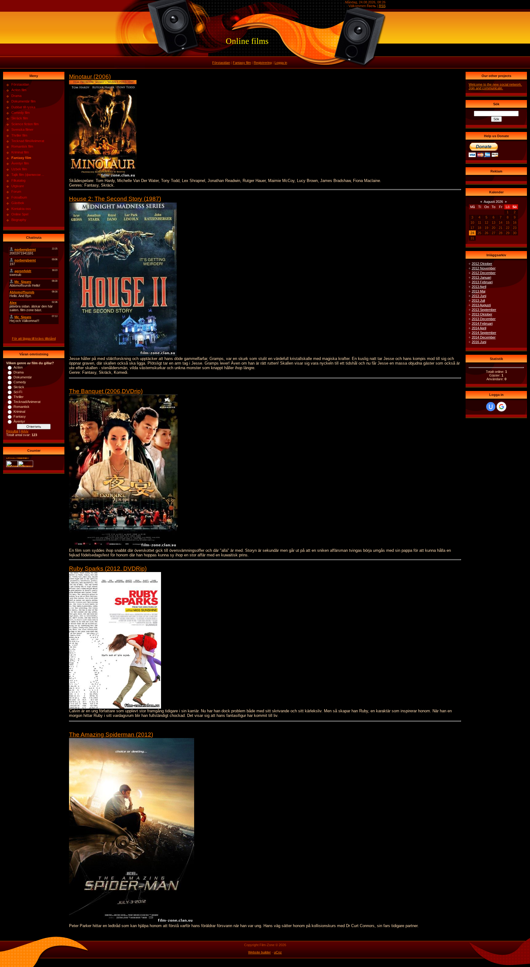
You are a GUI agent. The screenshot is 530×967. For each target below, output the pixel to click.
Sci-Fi (17, 392)
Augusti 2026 (493, 201)
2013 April (479, 286)
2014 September (484, 333)
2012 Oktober (482, 263)
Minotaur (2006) (90, 76)
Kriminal (19, 411)
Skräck (18, 387)
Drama (18, 372)
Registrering (263, 62)
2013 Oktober (482, 314)
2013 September (484, 309)
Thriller (18, 397)
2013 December (484, 319)
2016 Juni (479, 342)
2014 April (479, 328)
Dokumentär (22, 377)
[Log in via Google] (501, 407)
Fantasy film (242, 62)
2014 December (484, 337)
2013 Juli (478, 300)
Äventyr (19, 421)
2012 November (484, 268)
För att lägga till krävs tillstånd (34, 338)
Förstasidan (221, 62)
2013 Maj (478, 291)
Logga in (281, 62)
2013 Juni (479, 296)
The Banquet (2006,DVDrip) (106, 391)
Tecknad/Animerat (26, 402)
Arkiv (25, 431)
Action (18, 367)
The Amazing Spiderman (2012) (111, 734)
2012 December (484, 273)
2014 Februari (482, 323)
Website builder (259, 952)
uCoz (278, 952)
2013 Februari (482, 282)
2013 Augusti (481, 305)
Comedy (19, 382)
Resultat (12, 431)
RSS (382, 6)
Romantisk (21, 406)
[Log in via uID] (490, 406)
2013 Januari (481, 277)
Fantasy (19, 416)
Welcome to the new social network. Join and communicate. (495, 86)
